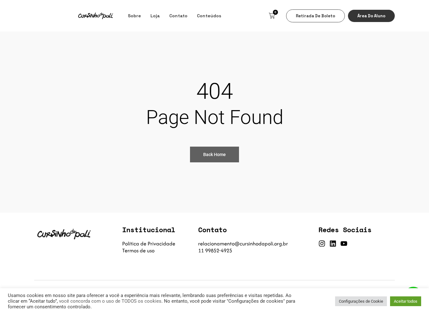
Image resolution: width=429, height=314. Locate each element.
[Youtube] (343, 243)
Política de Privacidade (148, 243)
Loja (155, 16)
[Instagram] (321, 243)
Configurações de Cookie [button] (361, 301)
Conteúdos (209, 16)
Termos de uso (138, 250)
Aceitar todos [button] (405, 301)
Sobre (134, 16)
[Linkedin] (332, 243)
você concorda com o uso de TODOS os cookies (110, 301)
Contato (178, 16)
